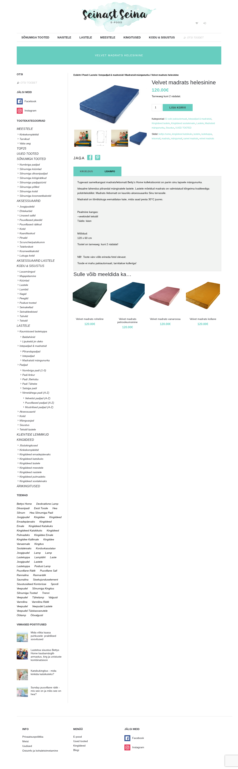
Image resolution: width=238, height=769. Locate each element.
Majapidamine (28, 276)
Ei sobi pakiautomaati (176, 119)
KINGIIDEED (25, 439)
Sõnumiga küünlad (30, 169)
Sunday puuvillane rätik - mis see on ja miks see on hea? (46, 691)
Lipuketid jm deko (32, 341)
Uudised (27, 745)
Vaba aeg (25, 143)
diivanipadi (23, 508)
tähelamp (38, 597)
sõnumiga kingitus (43, 588)
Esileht (77, 75)
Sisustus (170, 127)
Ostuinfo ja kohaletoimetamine (40, 750)
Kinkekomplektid (29, 134)
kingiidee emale (43, 534)
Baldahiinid (28, 336)
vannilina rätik (40, 601)
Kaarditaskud (27, 233)
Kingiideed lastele (161, 123)
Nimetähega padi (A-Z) (35, 392)
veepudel (22, 606)
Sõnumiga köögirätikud (33, 177)
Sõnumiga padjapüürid (33, 182)
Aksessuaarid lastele (36, 260)
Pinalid (23, 237)
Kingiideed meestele (31, 467)
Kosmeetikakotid (29, 251)
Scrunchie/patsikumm (32, 242)
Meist (25, 741)
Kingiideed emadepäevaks (35, 454)
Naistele (64, 37)
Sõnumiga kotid (29, 191)
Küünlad (24, 280)
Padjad (24, 364)
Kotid (22, 228)
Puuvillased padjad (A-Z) (39, 402)
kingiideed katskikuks (29, 530)
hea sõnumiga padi (41, 512)
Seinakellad (26, 307)
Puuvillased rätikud (31, 224)
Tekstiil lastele (28, 429)
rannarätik (39, 575)
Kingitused (132, 37)
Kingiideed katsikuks (31, 458)
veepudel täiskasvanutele (32, 610)
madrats (166, 138)
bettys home (165, 134)
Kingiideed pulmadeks (32, 476)
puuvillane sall (48, 570)
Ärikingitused (28, 486)
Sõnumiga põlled (29, 186)
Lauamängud (27, 271)
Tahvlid (24, 316)
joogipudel (23, 517)
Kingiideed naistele (31, 472)
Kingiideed (79, 745)
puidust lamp (42, 566)
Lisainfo (110, 171)
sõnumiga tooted (27, 592)
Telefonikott (26, 246)
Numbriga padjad (30, 164)
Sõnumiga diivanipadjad (34, 173)
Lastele (85, 37)
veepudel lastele (42, 606)
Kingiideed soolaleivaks (183, 123)
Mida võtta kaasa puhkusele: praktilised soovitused (43, 636)
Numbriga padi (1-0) (34, 370)
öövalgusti (36, 615)
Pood (85, 75)
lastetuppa (206, 134)
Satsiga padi (29, 388)
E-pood (77, 736)
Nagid (23, 293)
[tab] (86, 171)
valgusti (53, 597)
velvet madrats (206, 138)
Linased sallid (28, 215)
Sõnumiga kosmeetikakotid (35, 195)
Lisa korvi (177, 107)
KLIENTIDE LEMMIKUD (33, 434)
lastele (197, 134)
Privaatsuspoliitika (32, 736)
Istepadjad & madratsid (111, 75)
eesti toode (41, 508)
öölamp (21, 615)
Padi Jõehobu (30, 379)
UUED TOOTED (183, 127)
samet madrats (190, 138)
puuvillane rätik (26, 570)
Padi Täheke (29, 383)
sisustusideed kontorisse (31, 584)
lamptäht (40, 557)
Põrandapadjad (31, 351)
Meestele (107, 37)
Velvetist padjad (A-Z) (37, 398)
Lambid (24, 289)
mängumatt (176, 138)
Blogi (76, 750)
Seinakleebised (28, 311)
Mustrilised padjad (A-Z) (39, 407)
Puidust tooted (28, 302)
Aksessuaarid (29, 200)
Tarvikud (25, 138)
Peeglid (24, 298)
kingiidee (39, 517)
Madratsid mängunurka (137, 75)
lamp (37, 552)
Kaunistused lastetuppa (33, 331)
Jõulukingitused (29, 445)
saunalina (22, 579)
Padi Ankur (28, 374)
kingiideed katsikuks (182, 134)
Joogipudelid (27, 206)
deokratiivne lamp (47, 503)
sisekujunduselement (45, 579)
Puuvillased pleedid (31, 219)
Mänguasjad (27, 420)
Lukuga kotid (27, 255)
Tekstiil (24, 320)
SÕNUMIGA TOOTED (31, 158)
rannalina (23, 575)
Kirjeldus (86, 171)
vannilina (22, 601)
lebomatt (156, 138)
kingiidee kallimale (28, 539)
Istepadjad (28, 355)
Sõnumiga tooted (35, 37)
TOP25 (21, 148)
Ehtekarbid (26, 211)
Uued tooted (80, 741)
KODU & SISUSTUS (30, 265)
